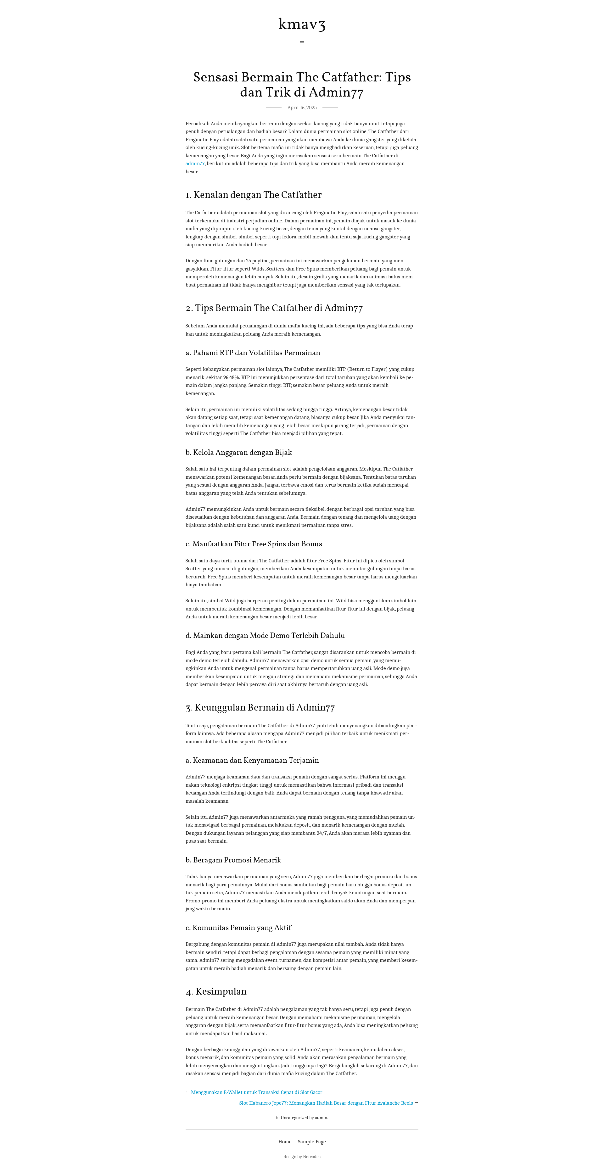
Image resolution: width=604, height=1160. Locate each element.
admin (321, 1117)
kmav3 (302, 25)
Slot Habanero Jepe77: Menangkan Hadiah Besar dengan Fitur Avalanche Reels (326, 1103)
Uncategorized (294, 1117)
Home (285, 1142)
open (302, 43)
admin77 (195, 163)
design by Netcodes (302, 1156)
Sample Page (312, 1142)
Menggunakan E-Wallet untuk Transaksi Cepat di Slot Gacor (256, 1092)
